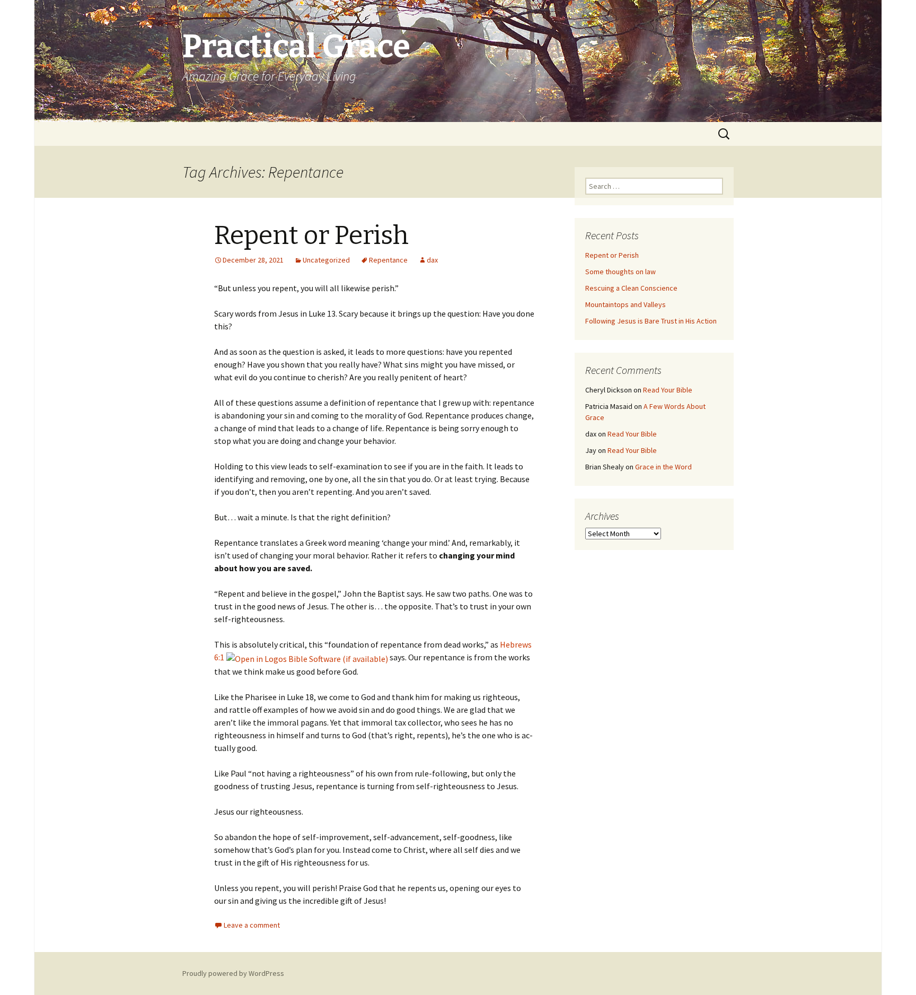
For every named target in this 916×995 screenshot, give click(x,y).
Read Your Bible (667, 390)
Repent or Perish (311, 235)
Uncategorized (326, 260)
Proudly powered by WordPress (233, 973)
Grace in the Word (663, 467)
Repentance (388, 260)
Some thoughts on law (620, 271)
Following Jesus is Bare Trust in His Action (651, 321)
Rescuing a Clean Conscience (631, 288)
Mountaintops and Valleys (625, 304)
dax (432, 260)
